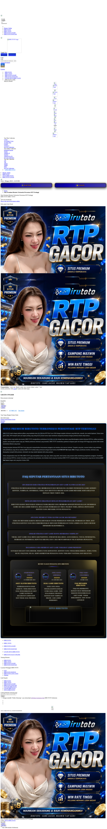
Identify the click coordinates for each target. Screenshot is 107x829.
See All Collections (9, 147)
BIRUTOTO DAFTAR (10, 34)
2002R (6, 164)
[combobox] (8, 61)
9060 (5, 167)
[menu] (53, 121)
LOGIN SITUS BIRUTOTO (12, 651)
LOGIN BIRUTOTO (10, 688)
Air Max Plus (7, 142)
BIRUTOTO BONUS (10, 672)
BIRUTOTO (7, 29)
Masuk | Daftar (8, 28)
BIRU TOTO (7, 31)
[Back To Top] (1, 826)
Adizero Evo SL (8, 156)
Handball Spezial (8, 150)
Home (5, 191)
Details (2, 422)
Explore (3, 69)
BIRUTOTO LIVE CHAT (11, 673)
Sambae (6, 154)
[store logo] (14, 52)
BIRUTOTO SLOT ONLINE (12, 654)
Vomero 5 (6, 145)
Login (4, 54)
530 (5, 161)
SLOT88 (40, 433)
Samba (6, 151)
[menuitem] (8, 72)
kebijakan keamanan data (37, 698)
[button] (4, 276)
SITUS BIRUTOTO (8, 175)
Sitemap (6, 675)
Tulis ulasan (21, 410)
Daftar (12, 54)
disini (14, 388)
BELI (2, 404)
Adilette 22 (7, 153)
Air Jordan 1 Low (8, 141)
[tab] (53, 69)
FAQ (5, 670)
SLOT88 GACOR (52, 439)
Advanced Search (5, 62)
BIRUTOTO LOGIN (10, 32)
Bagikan (3, 421)
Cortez (6, 139)
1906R (6, 165)
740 (5, 162)
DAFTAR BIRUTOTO (10, 687)
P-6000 (6, 144)
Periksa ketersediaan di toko (8, 419)
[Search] (3, 65)
